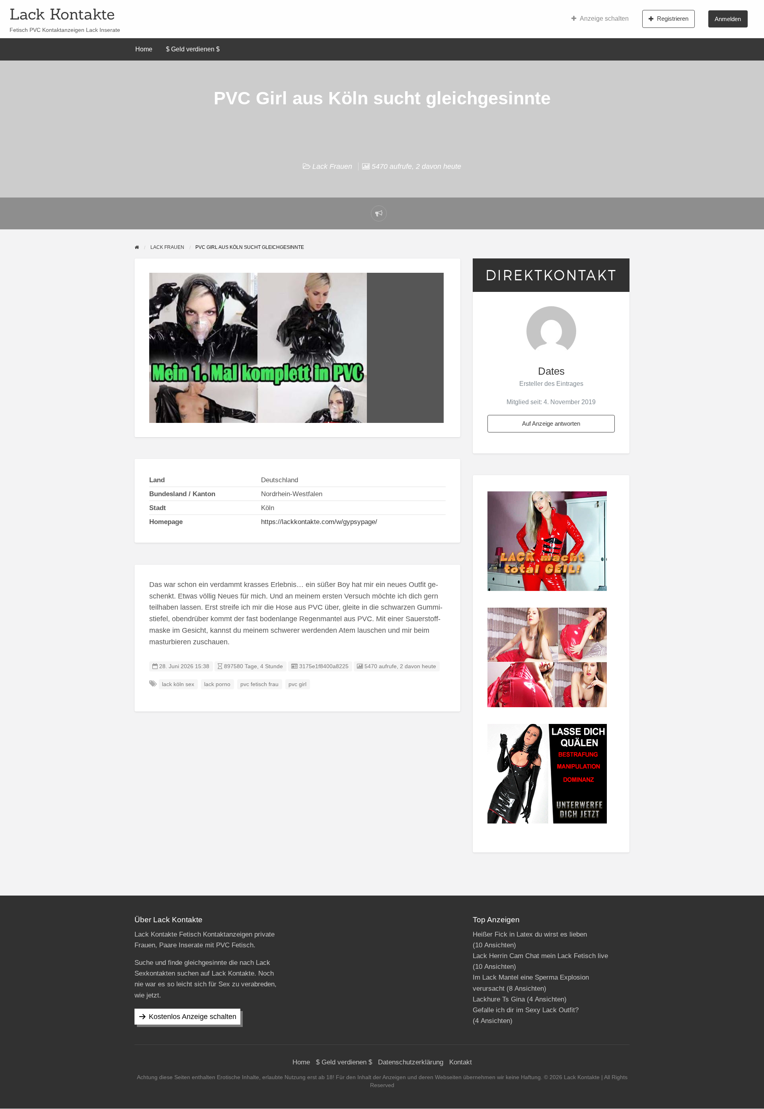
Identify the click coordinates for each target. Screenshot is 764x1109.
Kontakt (460, 1062)
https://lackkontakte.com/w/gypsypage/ (319, 522)
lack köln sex (178, 684)
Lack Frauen (332, 166)
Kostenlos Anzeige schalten (192, 1017)
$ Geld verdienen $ (193, 49)
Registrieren (672, 18)
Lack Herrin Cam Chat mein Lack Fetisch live (540, 956)
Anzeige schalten (604, 18)
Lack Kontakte (62, 13)
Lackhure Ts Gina (499, 999)
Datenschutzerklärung (410, 1062)
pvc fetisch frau (259, 684)
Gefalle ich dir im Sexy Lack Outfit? (526, 1010)
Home (143, 49)
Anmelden (728, 19)
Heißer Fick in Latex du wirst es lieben (530, 934)
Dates (551, 371)
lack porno (217, 684)
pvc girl (297, 684)
